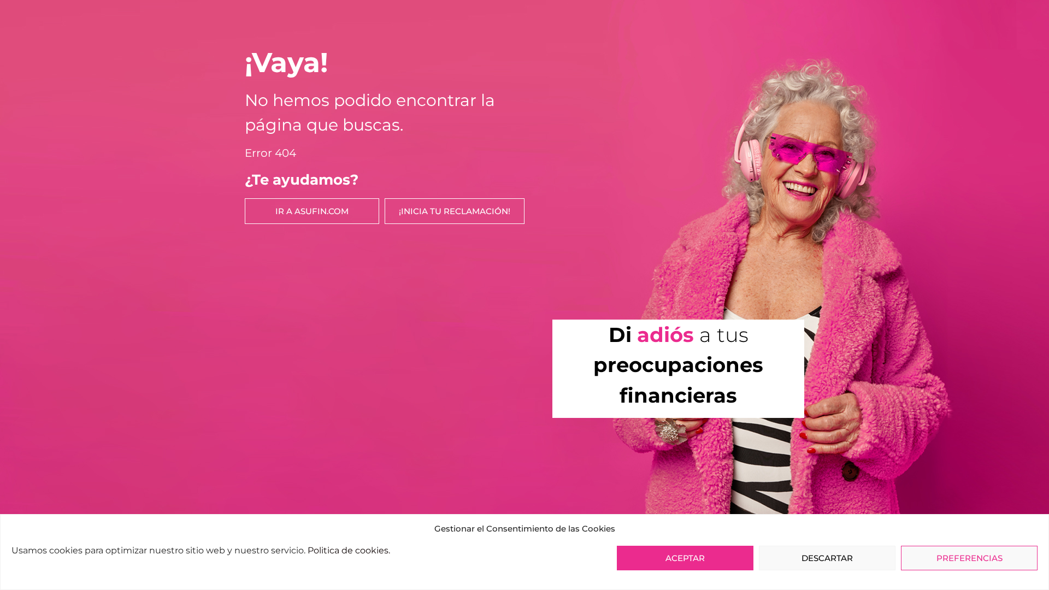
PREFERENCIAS (969, 558)
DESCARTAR (827, 558)
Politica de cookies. (349, 550)
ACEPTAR (685, 558)
